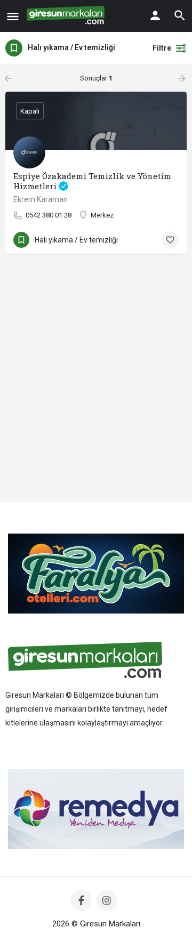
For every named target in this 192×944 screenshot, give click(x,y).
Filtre (162, 48)
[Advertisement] (96, 390)
